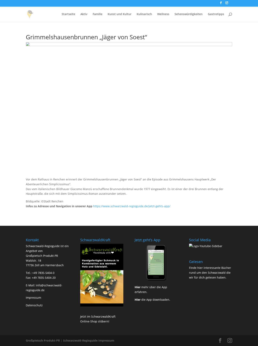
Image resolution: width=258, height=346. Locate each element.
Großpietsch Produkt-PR (43, 340)
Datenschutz (34, 305)
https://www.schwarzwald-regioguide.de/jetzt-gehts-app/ (131, 206)
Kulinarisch (144, 14)
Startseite (68, 14)
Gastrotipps (216, 14)
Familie (97, 14)
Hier (137, 287)
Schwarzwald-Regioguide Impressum (88, 340)
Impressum (33, 297)
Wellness (163, 14)
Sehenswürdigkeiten (189, 14)
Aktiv (83, 14)
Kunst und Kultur (119, 14)
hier (200, 268)
